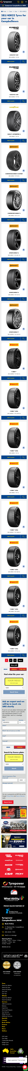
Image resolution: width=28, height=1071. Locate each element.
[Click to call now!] (18, 2)
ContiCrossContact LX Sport (14, 173)
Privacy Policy (10, 796)
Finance (4, 1024)
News (4, 1029)
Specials (4, 1018)
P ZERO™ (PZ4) (14, 411)
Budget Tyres (5, 1042)
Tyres (3, 983)
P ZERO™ (14, 371)
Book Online (6, 1022)
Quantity (21, 720)
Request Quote (8, 802)
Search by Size (6, 987)
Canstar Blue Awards (7, 1040)
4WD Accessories (6, 1004)
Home (4, 11)
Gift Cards (4, 1036)
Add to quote (10, 61)
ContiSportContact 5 (14, 213)
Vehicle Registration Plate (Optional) (9, 777)
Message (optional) (7, 783)
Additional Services (7, 1016)
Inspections (5, 1008)
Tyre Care (4, 991)
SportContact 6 (14, 253)
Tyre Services (5, 1012)
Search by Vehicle (7, 985)
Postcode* (5, 741)
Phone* (11, 731)
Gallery (4, 1031)
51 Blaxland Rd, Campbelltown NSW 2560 (14, 928)
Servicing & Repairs (7, 1010)
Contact (4, 1020)
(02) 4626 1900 (10, 932)
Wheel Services (6, 1014)
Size (3, 720)
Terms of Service (20, 796)
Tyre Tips (4, 993)
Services (4, 1002)
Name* (4, 725)
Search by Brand (6, 989)
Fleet (3, 1026)
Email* (4, 736)
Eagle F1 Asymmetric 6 (14, 134)
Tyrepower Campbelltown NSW (15, 5)
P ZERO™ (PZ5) (14, 569)
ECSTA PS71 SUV (14, 55)
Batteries (4, 1006)
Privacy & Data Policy (11, 1066)
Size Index (4, 1038)
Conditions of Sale (21, 1066)
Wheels (4, 996)
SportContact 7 (14, 332)
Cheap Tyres (5, 1044)
